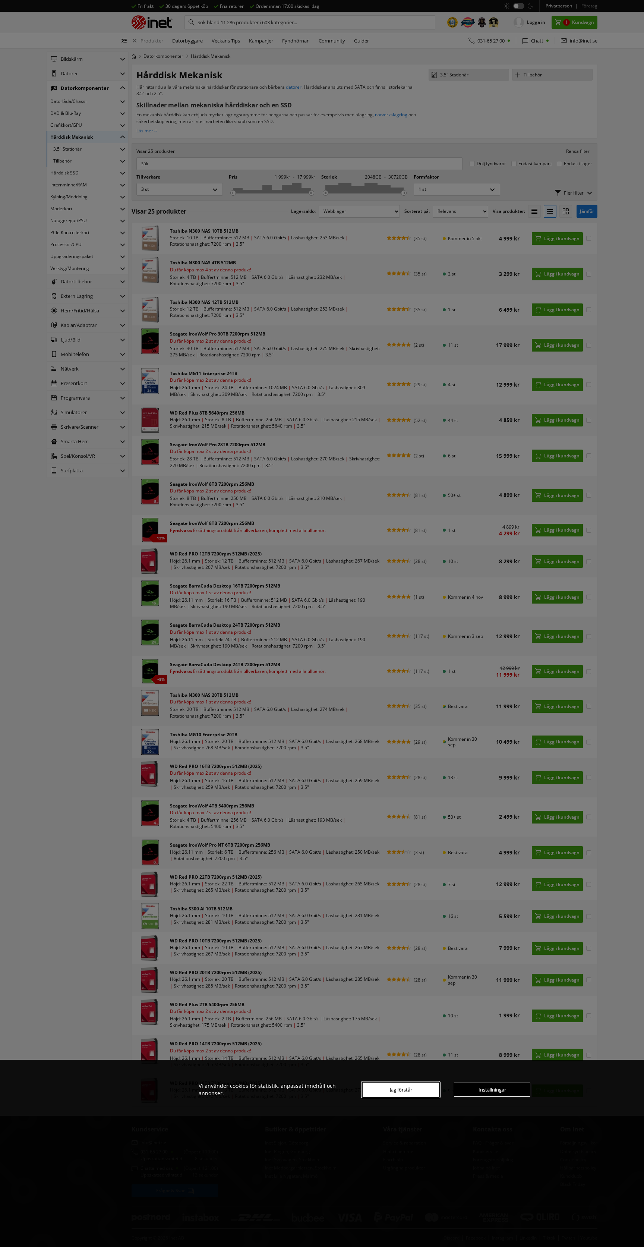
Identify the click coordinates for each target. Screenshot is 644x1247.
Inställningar (492, 1089)
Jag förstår (401, 1089)
